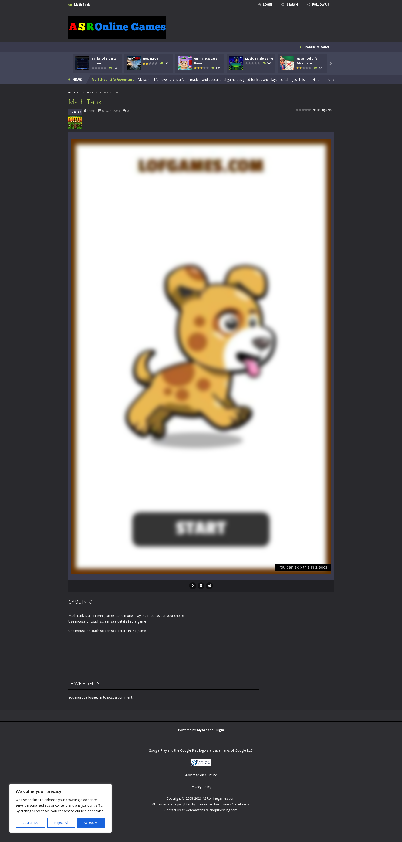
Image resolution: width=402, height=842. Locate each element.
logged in (95, 697)
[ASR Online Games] (117, 27)
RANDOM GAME (317, 47)
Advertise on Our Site (201, 775)
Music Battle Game (259, 59)
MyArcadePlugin (210, 730)
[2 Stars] (300, 110)
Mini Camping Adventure (112, 79)
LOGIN (267, 5)
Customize (31, 822)
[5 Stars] (309, 110)
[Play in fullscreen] (201, 585)
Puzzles (92, 92)
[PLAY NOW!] (82, 63)
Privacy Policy (201, 786)
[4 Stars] (306, 110)
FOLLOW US (320, 5)
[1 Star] (297, 110)
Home (76, 92)
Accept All (91, 822)
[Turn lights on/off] (192, 585)
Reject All (61, 822)
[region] (60, 808)
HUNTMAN (150, 59)
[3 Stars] (303, 110)
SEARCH (292, 5)
